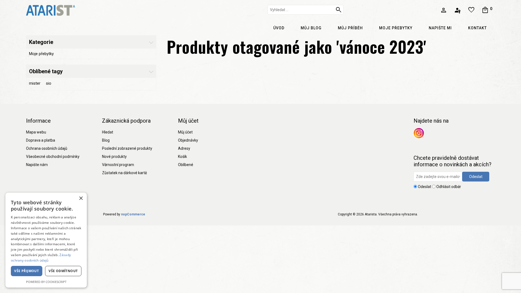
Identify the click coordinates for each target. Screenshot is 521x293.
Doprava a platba (40, 140)
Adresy (184, 148)
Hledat (339, 10)
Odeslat (475, 176)
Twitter (419, 133)
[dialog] (46, 240)
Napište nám (37, 165)
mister (34, 83)
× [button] (81, 198)
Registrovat (444, 10)
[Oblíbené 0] (472, 10)
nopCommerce (133, 214)
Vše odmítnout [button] (63, 271)
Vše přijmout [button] (26, 271)
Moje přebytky (41, 53)
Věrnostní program (118, 165)
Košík (182, 156)
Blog (106, 140)
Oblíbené (185, 165)
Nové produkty (114, 156)
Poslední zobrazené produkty (127, 148)
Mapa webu (36, 132)
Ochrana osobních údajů (46, 148)
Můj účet (185, 132)
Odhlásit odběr (448, 186)
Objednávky (188, 140)
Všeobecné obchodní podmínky (53, 156)
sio (48, 83)
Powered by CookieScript (46, 282)
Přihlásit (458, 10)
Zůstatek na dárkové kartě (124, 173)
